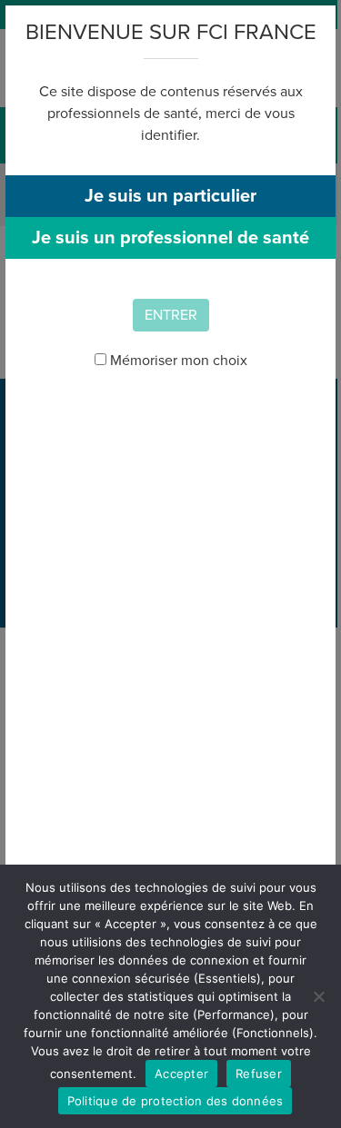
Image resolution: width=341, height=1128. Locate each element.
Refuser (259, 1073)
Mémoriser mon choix (176, 360)
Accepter (181, 1073)
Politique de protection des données (175, 1100)
